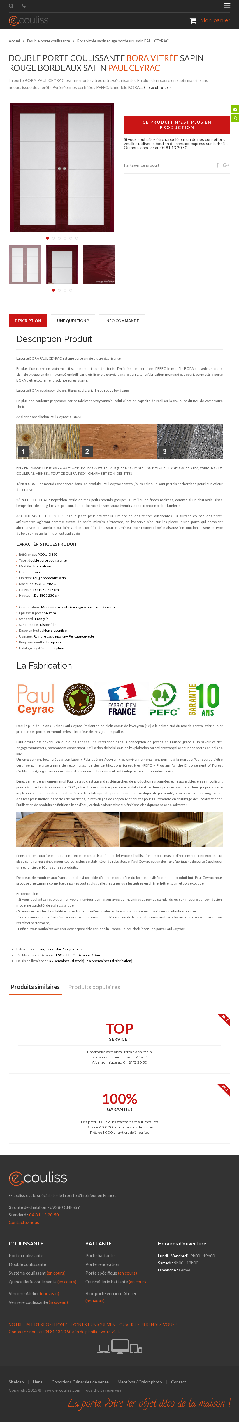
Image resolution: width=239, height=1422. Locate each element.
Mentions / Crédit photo (140, 1382)
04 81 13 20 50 (44, 1214)
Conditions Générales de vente (80, 1382)
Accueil (15, 41)
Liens (38, 1382)
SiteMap (16, 1382)
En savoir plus (156, 87)
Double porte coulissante (49, 41)
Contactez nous (24, 1222)
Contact (178, 1382)
